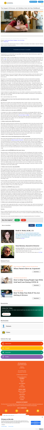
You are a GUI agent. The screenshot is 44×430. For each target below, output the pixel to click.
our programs (22, 383)
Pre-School (22, 392)
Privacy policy (10, 426)
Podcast (11, 40)
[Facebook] (6, 410)
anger (5, 58)
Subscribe (7, 314)
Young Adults (8, 352)
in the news (22, 386)
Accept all (36, 421)
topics (22, 381)
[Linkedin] (38, 410)
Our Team (40, 252)
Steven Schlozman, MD (18, 266)
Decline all (36, 423)
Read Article (36, 271)
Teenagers (15, 40)
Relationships (6, 41)
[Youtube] (27, 410)
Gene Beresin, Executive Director (20, 38)
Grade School (7, 40)
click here (22, 238)
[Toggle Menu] (42, 3)
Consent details (4, 426)
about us (22, 380)
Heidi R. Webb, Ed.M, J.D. (7, 38)
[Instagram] (16, 410)
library (22, 385)
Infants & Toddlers (22, 391)
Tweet (39, 225)
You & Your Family (21, 40)
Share (32, 225)
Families (7, 356)
